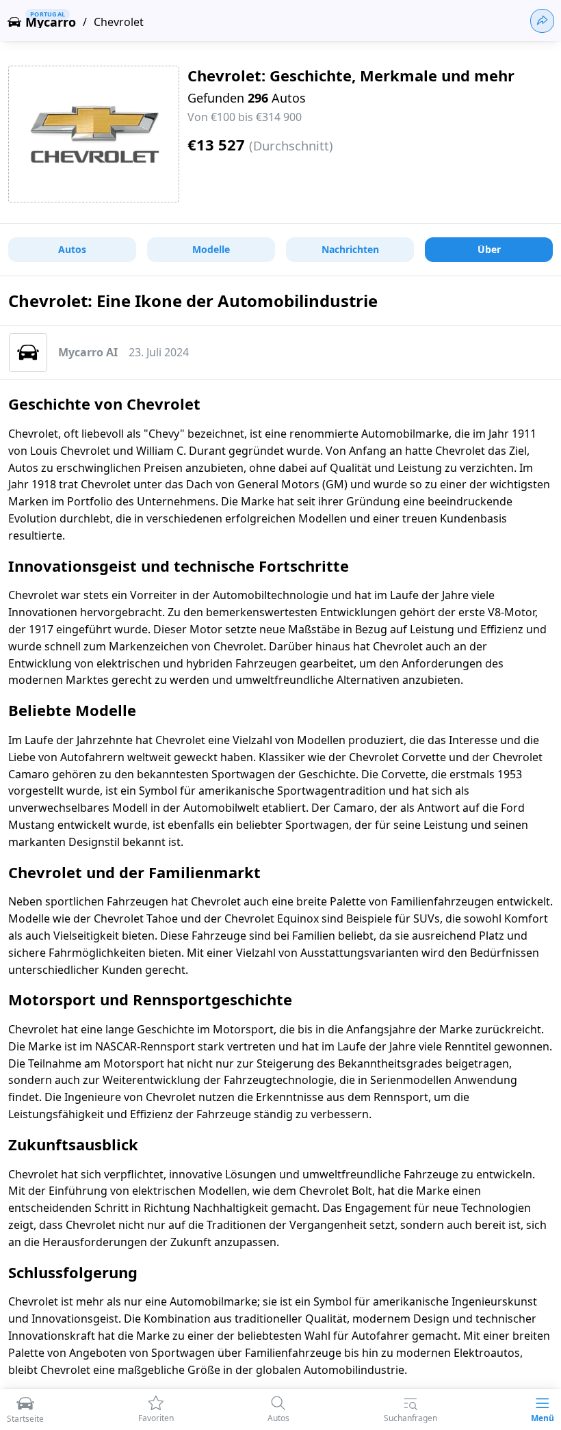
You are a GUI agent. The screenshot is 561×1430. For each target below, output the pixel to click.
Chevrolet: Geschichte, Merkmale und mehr (350, 75)
